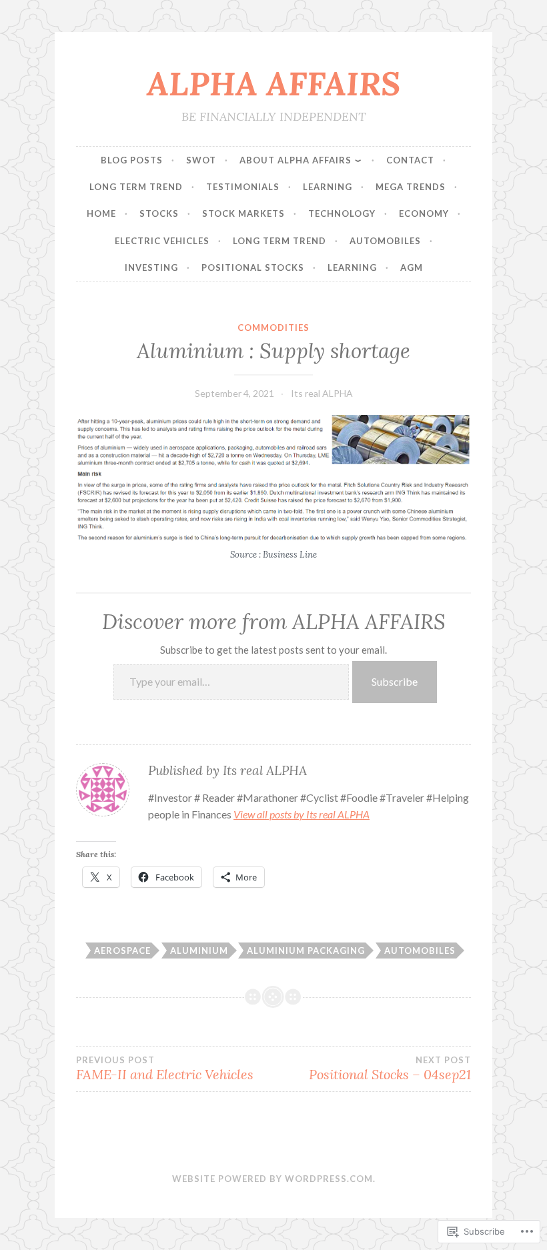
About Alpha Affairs (295, 160)
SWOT (201, 160)
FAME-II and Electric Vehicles (164, 1069)
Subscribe (395, 681)
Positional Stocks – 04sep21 (390, 1069)
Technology (342, 213)
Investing (151, 267)
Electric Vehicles (162, 240)
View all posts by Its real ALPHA (301, 814)
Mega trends (411, 186)
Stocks (159, 213)
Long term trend (136, 186)
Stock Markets (243, 213)
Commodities (273, 327)
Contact (410, 160)
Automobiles (385, 240)
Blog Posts (132, 160)
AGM (411, 267)
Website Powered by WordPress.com (272, 1178)
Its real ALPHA (322, 393)
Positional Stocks (252, 267)
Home (101, 213)
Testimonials (243, 186)
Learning (327, 186)
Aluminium (199, 950)
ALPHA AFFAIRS (273, 83)
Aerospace (122, 950)
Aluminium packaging (306, 950)
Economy (424, 213)
